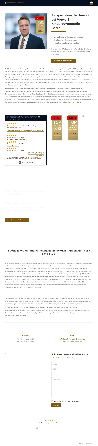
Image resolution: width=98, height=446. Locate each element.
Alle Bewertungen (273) (14, 127)
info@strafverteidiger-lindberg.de (72, 339)
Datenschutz (89, 443)
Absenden (56, 405)
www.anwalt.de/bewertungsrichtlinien (31, 158)
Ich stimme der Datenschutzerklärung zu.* (68, 401)
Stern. (79, 102)
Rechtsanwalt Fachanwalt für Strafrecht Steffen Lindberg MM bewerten (36, 153)
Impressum (82, 443)
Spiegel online (68, 102)
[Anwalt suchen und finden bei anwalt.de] (26, 163)
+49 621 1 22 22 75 (26, 339)
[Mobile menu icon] (91, 3)
